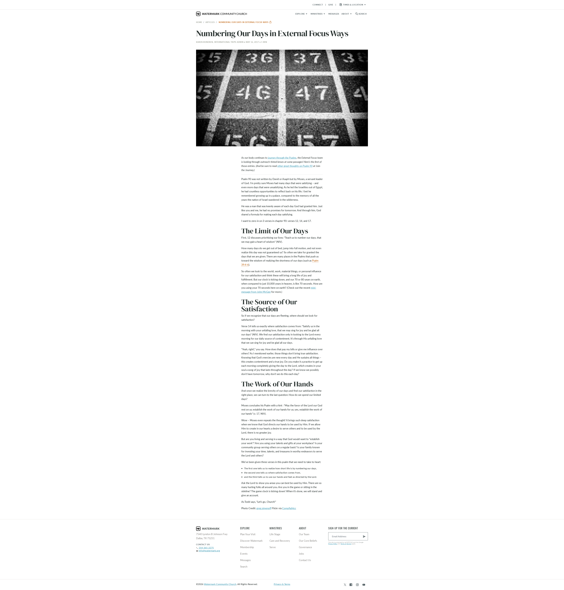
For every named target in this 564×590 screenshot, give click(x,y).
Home (199, 22)
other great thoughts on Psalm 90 (295, 166)
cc (295, 508)
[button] (318, 14)
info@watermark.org (209, 550)
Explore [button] (300, 13)
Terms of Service (346, 544)
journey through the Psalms (282, 157)
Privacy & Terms (282, 584)
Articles (210, 22)
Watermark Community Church (220, 584)
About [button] (345, 13)
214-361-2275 (206, 547)
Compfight (288, 508)
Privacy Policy (332, 544)
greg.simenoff (263, 508)
